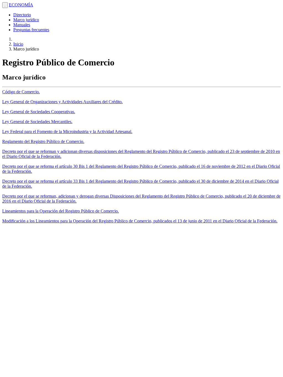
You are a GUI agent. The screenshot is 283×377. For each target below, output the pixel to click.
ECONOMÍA (21, 4)
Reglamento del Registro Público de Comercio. (43, 141)
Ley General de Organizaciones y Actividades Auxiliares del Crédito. (62, 101)
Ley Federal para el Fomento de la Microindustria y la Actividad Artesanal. (67, 131)
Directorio (22, 14)
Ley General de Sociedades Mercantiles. (37, 121)
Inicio (18, 44)
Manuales (21, 24)
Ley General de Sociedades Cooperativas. (38, 111)
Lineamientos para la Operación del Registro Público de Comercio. (60, 211)
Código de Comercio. (21, 91)
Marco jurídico (26, 19)
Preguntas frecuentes (31, 29)
